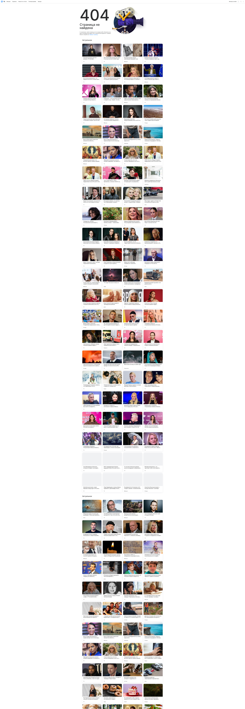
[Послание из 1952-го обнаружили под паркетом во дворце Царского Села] (132, 673)
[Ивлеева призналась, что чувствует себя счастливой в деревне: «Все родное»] (153, 462)
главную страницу (93, 34)
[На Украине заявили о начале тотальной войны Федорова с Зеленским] (112, 114)
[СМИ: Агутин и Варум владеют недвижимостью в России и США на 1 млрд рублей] (153, 155)
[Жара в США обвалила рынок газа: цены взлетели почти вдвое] (112, 605)
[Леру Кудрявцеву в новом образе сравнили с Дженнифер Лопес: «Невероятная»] (112, 482)
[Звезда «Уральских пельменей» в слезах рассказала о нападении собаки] (132, 278)
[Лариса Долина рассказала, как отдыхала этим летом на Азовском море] (132, 523)
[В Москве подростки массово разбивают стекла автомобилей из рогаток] (91, 632)
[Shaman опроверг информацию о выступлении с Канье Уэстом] (132, 421)
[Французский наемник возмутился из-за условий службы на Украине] (132, 632)
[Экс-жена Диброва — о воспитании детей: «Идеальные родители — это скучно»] (91, 564)
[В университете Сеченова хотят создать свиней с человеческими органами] (132, 482)
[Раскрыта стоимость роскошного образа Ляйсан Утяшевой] (112, 401)
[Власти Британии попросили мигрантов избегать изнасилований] (91, 135)
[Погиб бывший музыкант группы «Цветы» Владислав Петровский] (112, 673)
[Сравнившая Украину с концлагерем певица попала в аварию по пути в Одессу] (91, 441)
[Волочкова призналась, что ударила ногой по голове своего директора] (91, 73)
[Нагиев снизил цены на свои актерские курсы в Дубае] (132, 319)
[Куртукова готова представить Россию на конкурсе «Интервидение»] (91, 421)
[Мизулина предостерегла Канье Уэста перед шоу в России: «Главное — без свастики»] (132, 401)
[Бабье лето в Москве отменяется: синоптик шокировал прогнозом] (132, 257)
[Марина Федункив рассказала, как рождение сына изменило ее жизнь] (132, 217)
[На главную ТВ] (4, 1)
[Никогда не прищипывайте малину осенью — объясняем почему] (112, 217)
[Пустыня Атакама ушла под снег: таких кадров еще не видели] (153, 114)
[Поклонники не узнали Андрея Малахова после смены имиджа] (91, 237)
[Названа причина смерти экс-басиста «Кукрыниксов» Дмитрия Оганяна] (112, 503)
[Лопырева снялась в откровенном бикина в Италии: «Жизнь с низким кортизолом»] (153, 319)
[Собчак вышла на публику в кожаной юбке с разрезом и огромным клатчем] (132, 441)
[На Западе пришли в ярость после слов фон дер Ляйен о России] (153, 73)
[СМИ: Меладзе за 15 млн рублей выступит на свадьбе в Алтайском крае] (91, 401)
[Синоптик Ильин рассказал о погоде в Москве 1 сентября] (153, 482)
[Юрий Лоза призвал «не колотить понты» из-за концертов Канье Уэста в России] (91, 196)
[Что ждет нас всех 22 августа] (112, 278)
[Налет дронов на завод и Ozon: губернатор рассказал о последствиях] (112, 339)
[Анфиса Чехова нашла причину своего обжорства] (91, 503)
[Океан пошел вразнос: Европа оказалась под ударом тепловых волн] (153, 135)
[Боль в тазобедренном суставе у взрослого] (132, 135)
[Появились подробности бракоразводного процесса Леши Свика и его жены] (153, 237)
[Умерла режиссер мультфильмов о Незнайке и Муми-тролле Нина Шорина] (91, 114)
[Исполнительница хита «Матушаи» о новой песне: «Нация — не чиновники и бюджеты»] (153, 503)
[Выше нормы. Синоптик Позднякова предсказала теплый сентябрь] (91, 319)
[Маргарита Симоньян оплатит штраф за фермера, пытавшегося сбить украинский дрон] (112, 155)
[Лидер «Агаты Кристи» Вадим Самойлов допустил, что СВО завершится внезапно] (132, 503)
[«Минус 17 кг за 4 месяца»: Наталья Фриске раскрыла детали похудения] (153, 421)
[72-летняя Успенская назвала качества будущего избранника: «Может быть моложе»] (132, 462)
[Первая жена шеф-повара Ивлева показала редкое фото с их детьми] (112, 652)
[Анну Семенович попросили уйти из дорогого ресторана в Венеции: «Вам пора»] (112, 257)
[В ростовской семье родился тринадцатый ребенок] (112, 298)
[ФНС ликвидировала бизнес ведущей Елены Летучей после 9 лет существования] (112, 462)
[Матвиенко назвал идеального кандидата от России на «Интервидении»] (153, 257)
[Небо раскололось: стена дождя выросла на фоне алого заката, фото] (91, 360)
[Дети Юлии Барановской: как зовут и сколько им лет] (153, 217)
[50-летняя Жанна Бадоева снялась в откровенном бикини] (153, 94)
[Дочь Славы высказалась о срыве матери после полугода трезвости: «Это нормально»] (112, 135)
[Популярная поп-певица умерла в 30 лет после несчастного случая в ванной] (112, 523)
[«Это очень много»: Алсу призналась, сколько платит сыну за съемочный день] (112, 176)
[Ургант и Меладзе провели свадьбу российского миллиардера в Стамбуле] (91, 693)
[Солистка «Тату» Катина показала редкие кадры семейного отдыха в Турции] (153, 298)
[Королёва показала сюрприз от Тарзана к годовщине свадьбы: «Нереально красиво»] (112, 237)
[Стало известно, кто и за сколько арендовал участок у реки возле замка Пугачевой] (132, 155)
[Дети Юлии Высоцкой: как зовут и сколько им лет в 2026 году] (112, 53)
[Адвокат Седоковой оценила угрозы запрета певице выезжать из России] (132, 298)
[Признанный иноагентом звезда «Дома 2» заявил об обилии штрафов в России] (153, 693)
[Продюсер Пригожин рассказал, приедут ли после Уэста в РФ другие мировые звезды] (112, 360)
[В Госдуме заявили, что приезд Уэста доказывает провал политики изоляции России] (112, 196)
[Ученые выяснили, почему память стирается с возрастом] (112, 380)
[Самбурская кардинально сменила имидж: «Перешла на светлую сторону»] (132, 339)
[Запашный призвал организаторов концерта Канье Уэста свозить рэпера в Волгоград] (132, 605)
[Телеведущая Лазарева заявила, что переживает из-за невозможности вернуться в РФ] (91, 380)
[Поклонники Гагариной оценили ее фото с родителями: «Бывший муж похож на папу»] (132, 196)
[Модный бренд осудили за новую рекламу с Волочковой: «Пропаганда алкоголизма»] (132, 380)
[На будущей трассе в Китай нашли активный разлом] (132, 564)
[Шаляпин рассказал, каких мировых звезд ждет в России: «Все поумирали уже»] (91, 482)
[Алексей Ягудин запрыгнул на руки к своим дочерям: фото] (112, 421)
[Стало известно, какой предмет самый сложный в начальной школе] (91, 278)
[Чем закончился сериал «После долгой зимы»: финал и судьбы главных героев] (153, 544)
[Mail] (2, 1)
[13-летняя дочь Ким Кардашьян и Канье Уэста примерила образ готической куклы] (153, 360)
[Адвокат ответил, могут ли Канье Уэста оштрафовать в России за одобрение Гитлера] (153, 523)
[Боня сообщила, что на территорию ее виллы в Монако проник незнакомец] (132, 237)
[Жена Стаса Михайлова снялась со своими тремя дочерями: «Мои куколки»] (112, 73)
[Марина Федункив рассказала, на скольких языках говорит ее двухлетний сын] (132, 693)
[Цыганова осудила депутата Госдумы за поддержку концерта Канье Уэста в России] (153, 652)
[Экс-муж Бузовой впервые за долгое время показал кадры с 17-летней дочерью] (112, 319)
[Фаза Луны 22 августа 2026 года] (132, 360)
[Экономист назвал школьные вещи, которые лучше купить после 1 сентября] (153, 605)
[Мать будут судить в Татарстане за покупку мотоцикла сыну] (153, 196)
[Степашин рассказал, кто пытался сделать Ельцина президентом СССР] (91, 673)
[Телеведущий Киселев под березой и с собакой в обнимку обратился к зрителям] (132, 652)
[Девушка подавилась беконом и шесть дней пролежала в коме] (153, 176)
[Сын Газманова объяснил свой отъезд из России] (153, 632)
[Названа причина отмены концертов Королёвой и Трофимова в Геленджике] (91, 94)
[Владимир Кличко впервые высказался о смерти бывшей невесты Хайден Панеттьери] (91, 652)
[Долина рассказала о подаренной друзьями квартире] (91, 523)
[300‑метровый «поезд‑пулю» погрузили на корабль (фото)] (112, 564)
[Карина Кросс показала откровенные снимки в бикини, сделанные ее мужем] (153, 401)
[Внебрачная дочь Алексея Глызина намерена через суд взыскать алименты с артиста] (153, 53)
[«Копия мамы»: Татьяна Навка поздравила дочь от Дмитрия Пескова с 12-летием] (112, 544)
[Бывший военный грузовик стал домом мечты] (153, 278)
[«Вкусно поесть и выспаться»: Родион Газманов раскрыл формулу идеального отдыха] (153, 339)
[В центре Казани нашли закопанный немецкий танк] (132, 53)
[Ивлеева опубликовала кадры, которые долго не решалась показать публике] (132, 176)
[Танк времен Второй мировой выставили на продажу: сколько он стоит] (91, 585)
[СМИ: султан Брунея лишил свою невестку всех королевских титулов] (132, 94)
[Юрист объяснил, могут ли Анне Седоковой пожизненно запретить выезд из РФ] (91, 257)
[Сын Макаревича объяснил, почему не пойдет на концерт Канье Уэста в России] (91, 462)
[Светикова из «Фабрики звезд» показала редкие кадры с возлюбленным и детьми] (91, 339)
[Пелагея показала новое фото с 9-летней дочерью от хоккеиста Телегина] (132, 73)
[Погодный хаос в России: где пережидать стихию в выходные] (112, 441)
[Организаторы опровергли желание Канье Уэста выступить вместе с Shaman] (153, 564)
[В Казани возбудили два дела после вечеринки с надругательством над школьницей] (112, 693)
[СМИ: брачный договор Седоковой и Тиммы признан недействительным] (153, 380)
